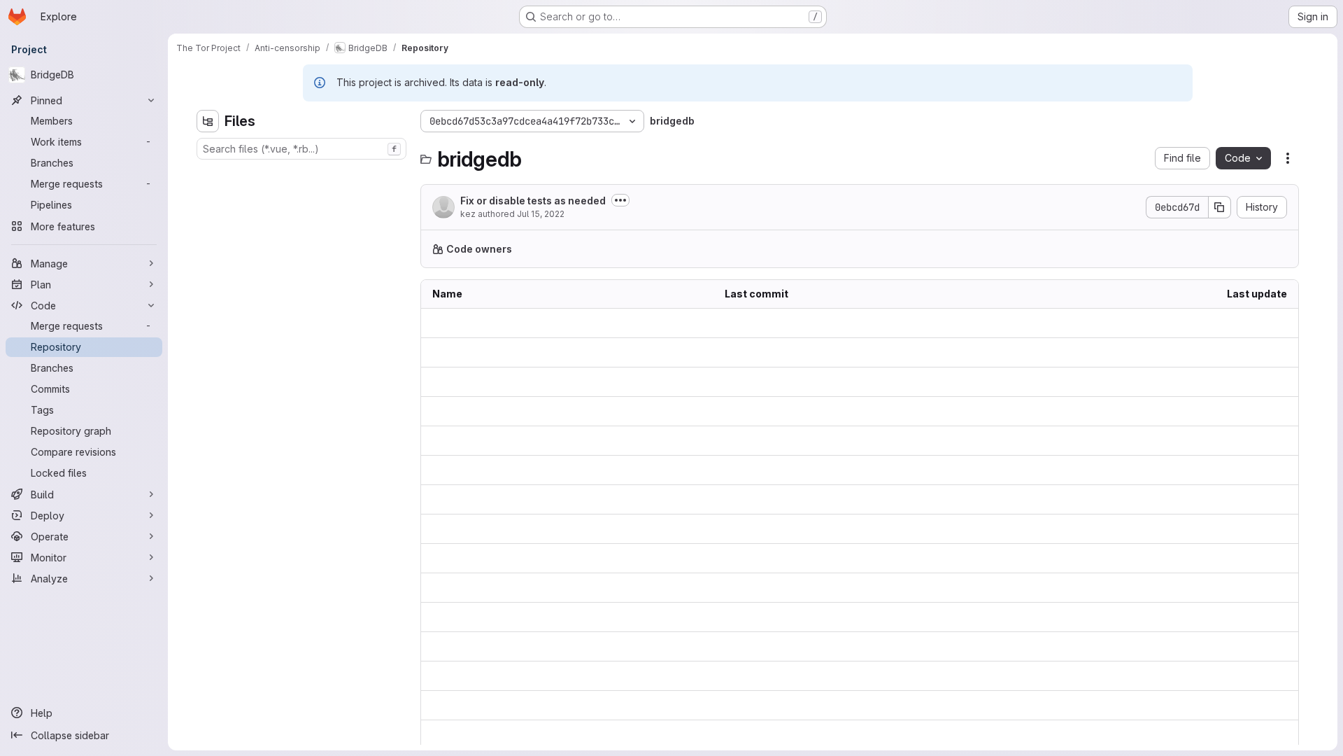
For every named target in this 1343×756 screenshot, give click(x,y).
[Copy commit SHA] (1220, 207)
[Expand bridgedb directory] (207, 173)
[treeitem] (302, 173)
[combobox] (301, 149)
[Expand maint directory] (207, 263)
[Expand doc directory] (207, 218)
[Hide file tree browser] (208, 121)
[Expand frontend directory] (207, 240)
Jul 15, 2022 (540, 214)
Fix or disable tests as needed (533, 200)
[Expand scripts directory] (207, 285)
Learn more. (843, 249)
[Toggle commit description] (620, 200)
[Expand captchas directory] (207, 196)
